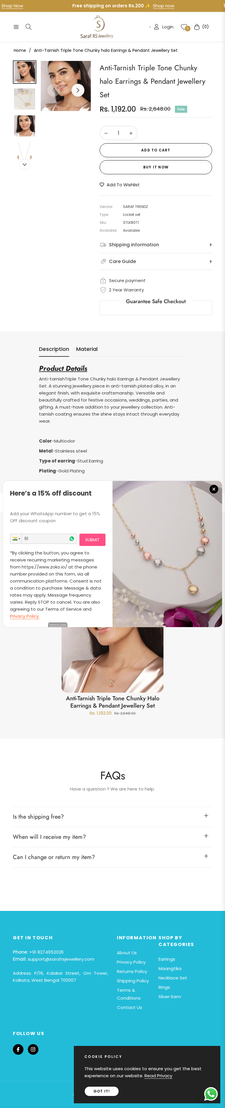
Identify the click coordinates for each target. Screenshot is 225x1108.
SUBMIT (92, 540)
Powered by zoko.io (57, 624)
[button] (15, 539)
